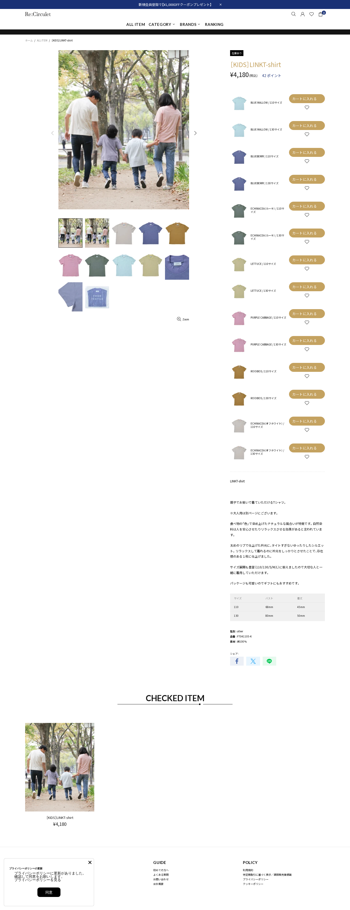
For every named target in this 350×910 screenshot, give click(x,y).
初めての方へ (161, 870)
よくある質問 (161, 874)
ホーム (29, 40)
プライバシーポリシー (256, 879)
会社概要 (158, 883)
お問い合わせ (161, 879)
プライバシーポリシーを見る (37, 879)
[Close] (89, 862)
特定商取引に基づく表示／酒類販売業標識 (267, 874)
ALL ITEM (42, 40)
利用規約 (248, 870)
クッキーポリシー (253, 883)
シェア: (234, 653)
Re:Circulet (38, 14)
